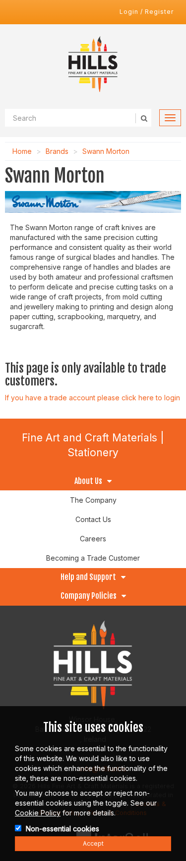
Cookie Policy (38, 813)
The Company (93, 500)
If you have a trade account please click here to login (92, 397)
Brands (57, 151)
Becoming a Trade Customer (93, 558)
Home (22, 151)
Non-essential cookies (62, 828)
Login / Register (147, 11)
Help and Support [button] (88, 577)
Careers (93, 538)
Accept (93, 843)
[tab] (93, 481)
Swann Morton (105, 151)
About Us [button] (88, 481)
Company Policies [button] (89, 596)
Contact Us (93, 519)
